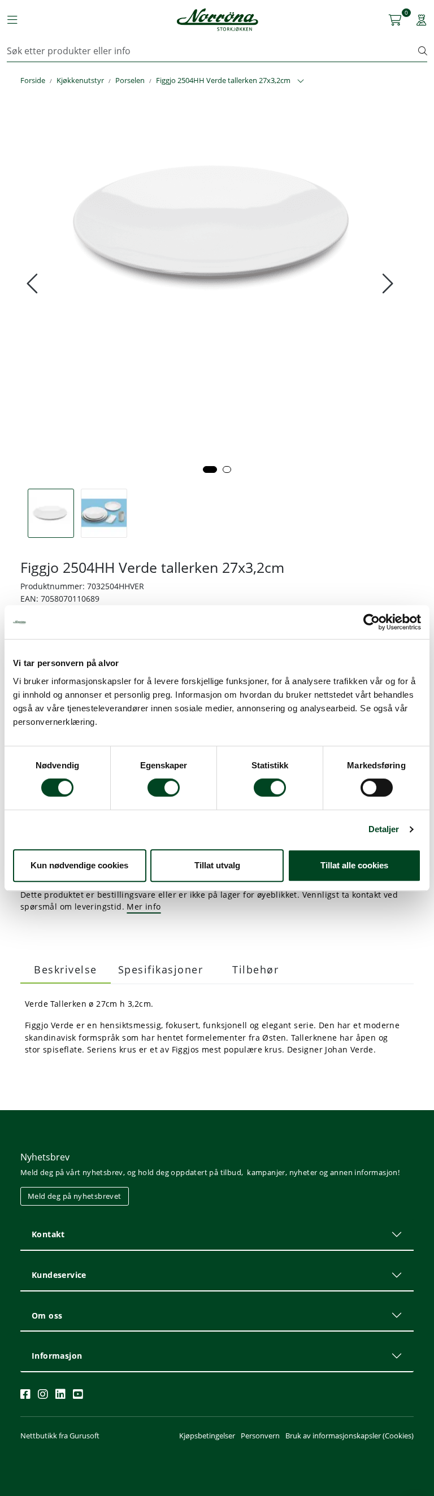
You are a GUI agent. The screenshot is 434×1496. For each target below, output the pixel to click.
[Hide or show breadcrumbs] (300, 81)
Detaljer (384, 829)
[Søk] (422, 51)
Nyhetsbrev (45, 1157)
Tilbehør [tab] (255, 969)
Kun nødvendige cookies (79, 865)
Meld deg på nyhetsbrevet (74, 1196)
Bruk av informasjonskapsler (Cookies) (349, 1435)
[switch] (163, 788)
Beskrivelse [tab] (65, 969)
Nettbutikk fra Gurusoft (59, 1435)
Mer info (143, 906)
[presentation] (33, 283)
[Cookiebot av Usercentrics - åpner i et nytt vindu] (371, 622)
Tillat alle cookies (354, 865)
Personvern (260, 1435)
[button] (210, 469)
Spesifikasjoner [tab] (160, 969)
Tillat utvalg (217, 865)
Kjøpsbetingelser (207, 1435)
